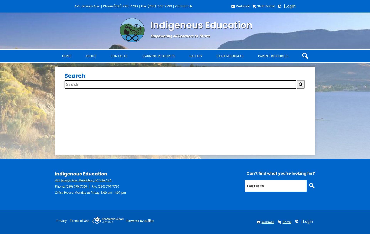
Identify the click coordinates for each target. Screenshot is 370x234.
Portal (287, 222)
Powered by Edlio (140, 221)
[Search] (301, 84)
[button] (91, 56)
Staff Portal (266, 6)
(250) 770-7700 (125, 6)
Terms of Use (79, 221)
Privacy (61, 221)
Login (287, 6)
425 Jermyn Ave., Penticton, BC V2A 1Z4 (83, 180)
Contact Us (183, 6)
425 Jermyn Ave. (87, 6)
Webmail (243, 6)
